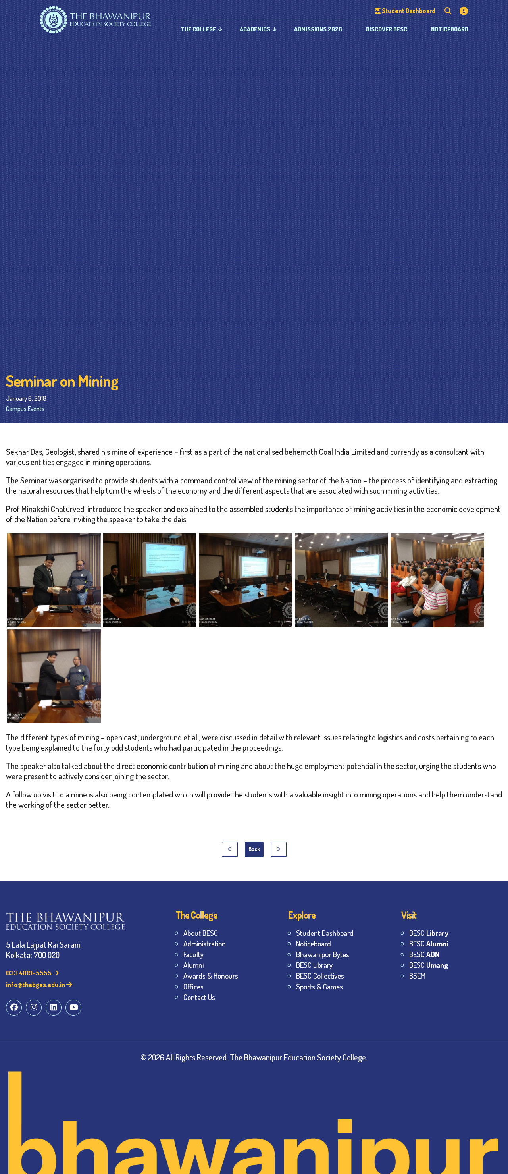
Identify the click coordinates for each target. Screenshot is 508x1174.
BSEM (417, 975)
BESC (428, 932)
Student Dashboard (325, 932)
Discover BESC (386, 29)
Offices (193, 986)
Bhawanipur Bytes (322, 954)
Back (254, 849)
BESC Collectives (320, 975)
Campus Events (25, 408)
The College (198, 29)
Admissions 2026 (318, 29)
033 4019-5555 (29, 973)
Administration (204, 943)
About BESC (200, 932)
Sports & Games (319, 986)
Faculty (193, 954)
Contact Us (199, 997)
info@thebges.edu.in (36, 984)
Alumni (193, 964)
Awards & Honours (210, 975)
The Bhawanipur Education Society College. (299, 1057)
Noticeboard (449, 29)
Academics (255, 29)
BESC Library (314, 964)
